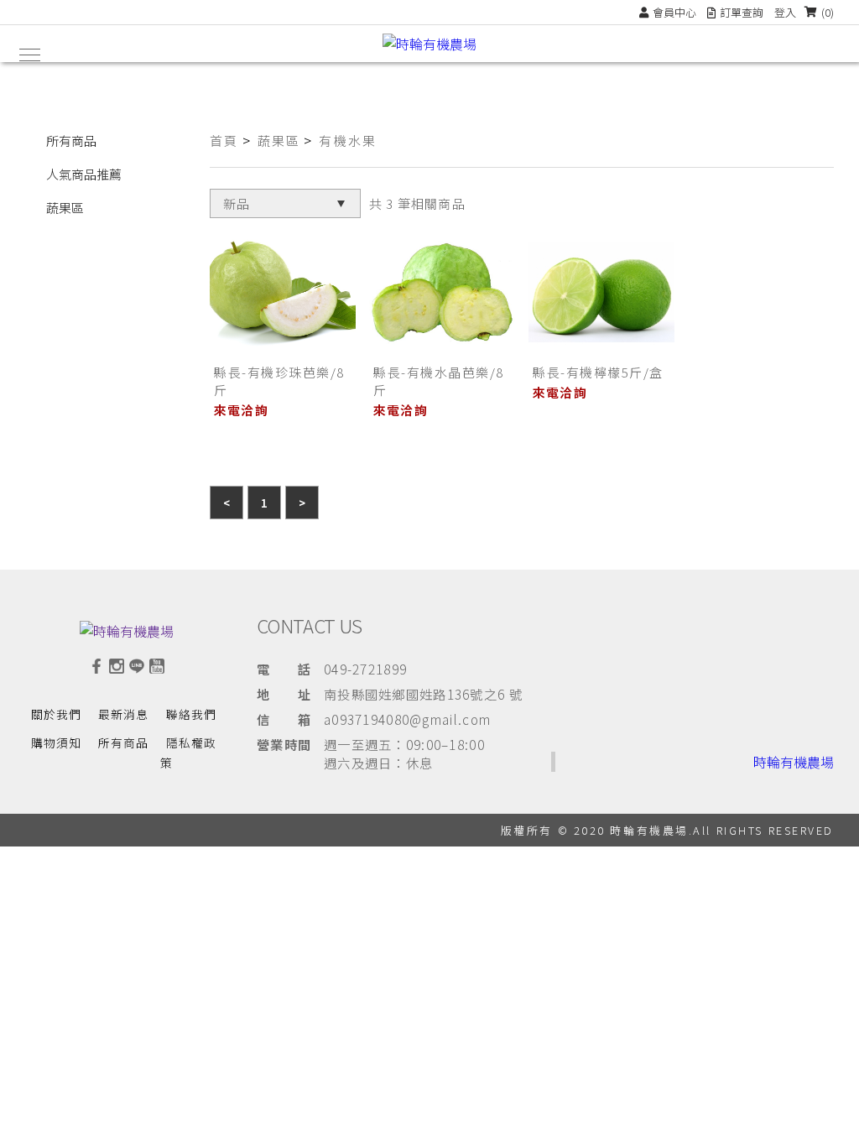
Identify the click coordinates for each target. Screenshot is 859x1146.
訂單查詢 (741, 12)
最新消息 (123, 714)
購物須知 (56, 742)
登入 (785, 12)
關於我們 (56, 714)
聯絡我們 (191, 714)
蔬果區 (65, 207)
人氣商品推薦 (84, 174)
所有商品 (71, 140)
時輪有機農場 (793, 762)
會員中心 (674, 12)
